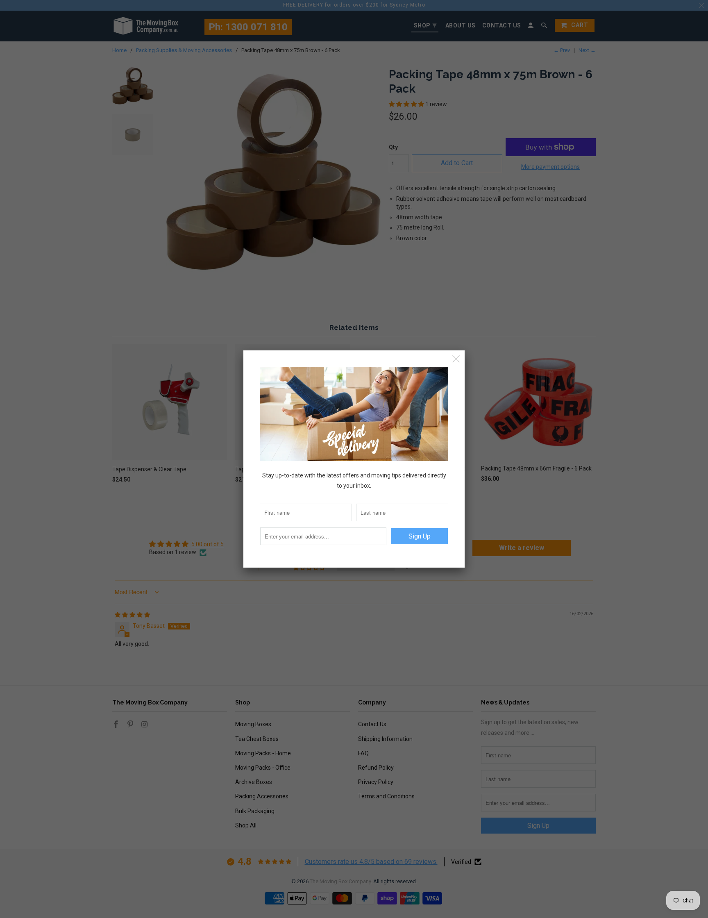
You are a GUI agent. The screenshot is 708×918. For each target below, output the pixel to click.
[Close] (456, 359)
